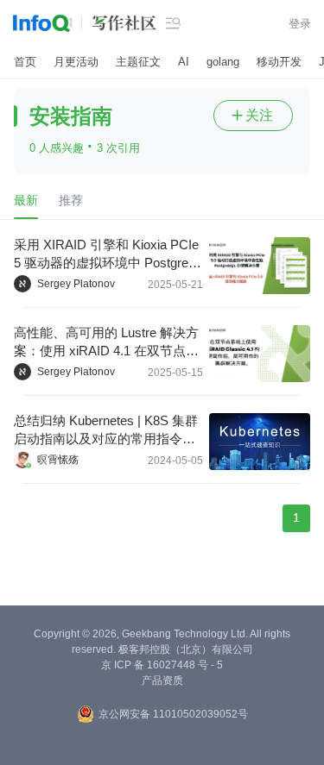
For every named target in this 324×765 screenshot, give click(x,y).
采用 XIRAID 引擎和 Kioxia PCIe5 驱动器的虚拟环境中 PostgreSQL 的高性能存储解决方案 (106, 254)
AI (183, 61)
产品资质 (162, 680)
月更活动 (76, 61)
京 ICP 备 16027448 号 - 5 (162, 665)
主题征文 (138, 61)
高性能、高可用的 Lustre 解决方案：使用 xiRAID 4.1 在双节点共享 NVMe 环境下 (106, 342)
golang (222, 61)
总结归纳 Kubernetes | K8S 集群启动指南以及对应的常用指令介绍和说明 (106, 430)
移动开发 (279, 61)
